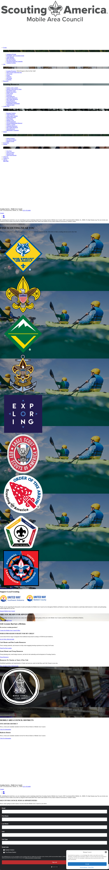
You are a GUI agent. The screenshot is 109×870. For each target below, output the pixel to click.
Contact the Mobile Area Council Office (10, 630)
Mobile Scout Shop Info (6, 716)
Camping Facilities (11, 62)
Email (3, 808)
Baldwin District (10, 138)
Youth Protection (10, 114)
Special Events (10, 153)
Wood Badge (9, 119)
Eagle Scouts (9, 93)
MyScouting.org (10, 96)
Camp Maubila (10, 57)
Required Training (11, 113)
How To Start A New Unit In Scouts (9, 666)
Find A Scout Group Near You (14, 72)
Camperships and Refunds (13, 103)
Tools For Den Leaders (6, 648)
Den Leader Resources (12, 99)
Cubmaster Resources (11, 97)
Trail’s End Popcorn (11, 155)
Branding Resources (11, 102)
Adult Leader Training (12, 116)
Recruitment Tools (11, 90)
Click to (6, 160)
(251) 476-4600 (27, 210)
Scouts (8, 75)
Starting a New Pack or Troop (13, 89)
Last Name (5, 823)
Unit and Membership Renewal (14, 123)
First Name (5, 816)
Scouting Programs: (11, 71)
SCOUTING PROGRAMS (7, 639)
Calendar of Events (11, 54)
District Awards (10, 141)
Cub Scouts (9, 74)
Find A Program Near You (6, 588)
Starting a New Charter (12, 87)
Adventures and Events (6, 620)
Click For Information (5, 729)
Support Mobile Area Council (7, 611)
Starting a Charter (10, 124)
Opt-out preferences (83, 867)
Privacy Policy (91, 867)
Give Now (9, 151)
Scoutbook (9, 95)
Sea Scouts (9, 78)
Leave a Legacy (10, 152)
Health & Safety (10, 105)
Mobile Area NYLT (11, 92)
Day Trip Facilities (11, 60)
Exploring (8, 79)
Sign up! (54, 862)
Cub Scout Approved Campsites (14, 61)
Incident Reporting (11, 117)
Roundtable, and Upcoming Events (15, 55)
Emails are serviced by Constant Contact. (33, 857)
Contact (2, 213)
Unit (3, 831)
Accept (87, 864)
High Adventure (10, 58)
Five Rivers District (11, 140)
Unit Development (11, 121)
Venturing (8, 76)
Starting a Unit (10, 120)
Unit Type (5, 839)
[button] (106, 852)
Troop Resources (10, 100)
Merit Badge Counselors (12, 130)
